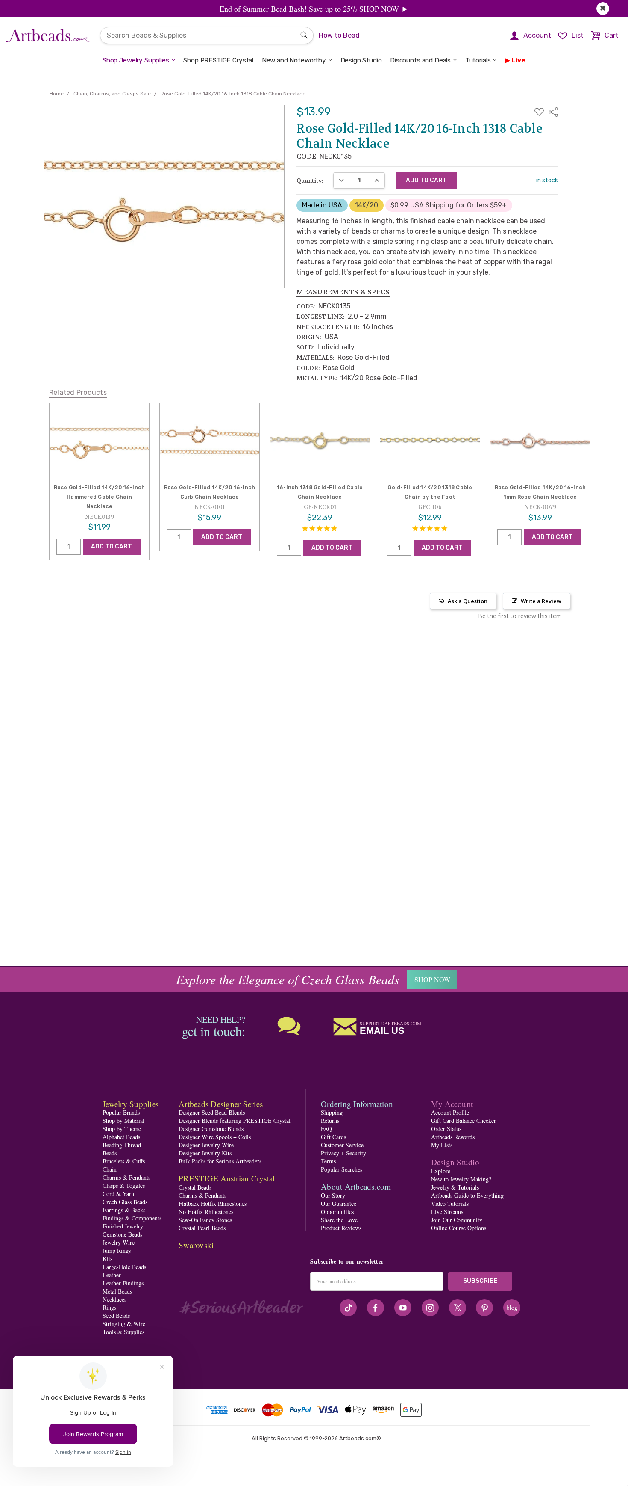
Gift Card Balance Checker (463, 1120)
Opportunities (337, 1212)
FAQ (326, 1129)
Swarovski (196, 1245)
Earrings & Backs (124, 1210)
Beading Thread (122, 1145)
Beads (110, 1153)
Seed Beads (116, 1315)
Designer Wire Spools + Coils (215, 1137)
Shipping (332, 1112)
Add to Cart (111, 546)
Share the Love (339, 1220)
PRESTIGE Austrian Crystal (227, 1178)
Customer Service (342, 1145)
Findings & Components (132, 1218)
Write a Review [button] (541, 601)
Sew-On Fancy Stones (205, 1220)
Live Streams (447, 1212)
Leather (112, 1275)
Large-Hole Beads (124, 1267)
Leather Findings (123, 1283)
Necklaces (114, 1299)
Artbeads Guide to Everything (467, 1195)
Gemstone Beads (122, 1234)
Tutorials (478, 60)
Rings (109, 1307)
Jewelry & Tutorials (455, 1187)
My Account (452, 1103)
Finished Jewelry (123, 1226)
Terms (328, 1161)
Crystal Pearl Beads (202, 1228)
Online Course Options (458, 1228)
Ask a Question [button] (467, 601)
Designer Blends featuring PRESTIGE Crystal (235, 1120)
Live (518, 60)
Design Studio (361, 60)
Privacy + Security (343, 1153)
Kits (107, 1259)
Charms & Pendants (126, 1177)
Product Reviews (341, 1228)
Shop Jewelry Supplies (136, 60)
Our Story (333, 1195)
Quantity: (309, 180)
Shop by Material (123, 1120)
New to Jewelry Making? (461, 1179)
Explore (440, 1171)
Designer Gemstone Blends (211, 1129)
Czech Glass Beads (125, 1202)
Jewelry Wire (119, 1242)
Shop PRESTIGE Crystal (218, 60)
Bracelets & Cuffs (124, 1161)
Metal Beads (117, 1291)
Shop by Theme (122, 1129)
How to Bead (339, 35)
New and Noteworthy (294, 60)
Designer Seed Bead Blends (212, 1112)
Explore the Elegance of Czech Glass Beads (287, 979)
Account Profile (450, 1112)
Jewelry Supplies (130, 1103)
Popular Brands (121, 1112)
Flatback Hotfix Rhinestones (213, 1203)
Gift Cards (333, 1137)
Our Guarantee (338, 1203)
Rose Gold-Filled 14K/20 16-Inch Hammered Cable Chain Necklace (99, 497)
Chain (110, 1169)
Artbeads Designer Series (221, 1103)
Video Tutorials (450, 1203)
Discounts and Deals (420, 60)
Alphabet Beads (121, 1137)
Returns (330, 1120)
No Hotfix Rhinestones (206, 1212)
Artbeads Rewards (453, 1137)
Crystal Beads (195, 1187)
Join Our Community (456, 1220)
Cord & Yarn (118, 1194)
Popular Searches (341, 1169)
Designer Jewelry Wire (206, 1145)
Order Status (446, 1129)
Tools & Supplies (123, 1332)
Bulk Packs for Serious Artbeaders (220, 1161)
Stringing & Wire (124, 1324)
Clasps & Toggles (124, 1185)
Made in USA (322, 205)
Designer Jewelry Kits (205, 1153)
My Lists (441, 1145)
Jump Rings (117, 1250)
